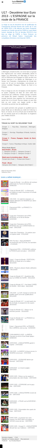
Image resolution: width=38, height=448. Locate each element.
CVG (16, 437)
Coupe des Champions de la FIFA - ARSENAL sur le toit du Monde (20, 216)
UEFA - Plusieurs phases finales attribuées (23, 268)
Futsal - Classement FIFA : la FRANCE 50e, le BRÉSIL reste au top (21, 327)
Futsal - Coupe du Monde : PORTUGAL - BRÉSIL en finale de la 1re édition (22, 260)
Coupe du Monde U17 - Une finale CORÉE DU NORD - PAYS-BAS (23, 285)
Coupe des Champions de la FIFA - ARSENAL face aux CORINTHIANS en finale (21, 225)
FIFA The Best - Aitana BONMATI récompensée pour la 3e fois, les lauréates (22, 241)
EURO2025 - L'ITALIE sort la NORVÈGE (22, 401)
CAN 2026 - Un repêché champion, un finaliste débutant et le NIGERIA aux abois (22, 199)
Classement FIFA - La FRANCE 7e (20, 207)
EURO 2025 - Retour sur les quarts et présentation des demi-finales (21, 377)
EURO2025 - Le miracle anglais (19, 368)
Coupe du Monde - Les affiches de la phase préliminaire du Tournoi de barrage (23, 183)
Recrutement (25, 439)
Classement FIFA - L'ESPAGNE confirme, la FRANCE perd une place (22, 250)
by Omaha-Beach (15, 441)
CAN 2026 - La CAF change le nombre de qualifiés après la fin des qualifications (22, 293)
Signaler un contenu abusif (10, 439)
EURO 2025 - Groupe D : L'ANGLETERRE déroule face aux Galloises (23, 427)
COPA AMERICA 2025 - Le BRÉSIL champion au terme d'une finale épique (21, 335)
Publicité (4, 441)
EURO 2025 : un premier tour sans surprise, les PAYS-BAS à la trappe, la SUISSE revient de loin (21, 419)
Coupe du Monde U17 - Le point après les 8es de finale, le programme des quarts (22, 302)
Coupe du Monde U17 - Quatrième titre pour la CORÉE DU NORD (21, 277)
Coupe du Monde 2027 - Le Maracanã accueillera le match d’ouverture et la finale (22, 191)
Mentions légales (7, 437)
